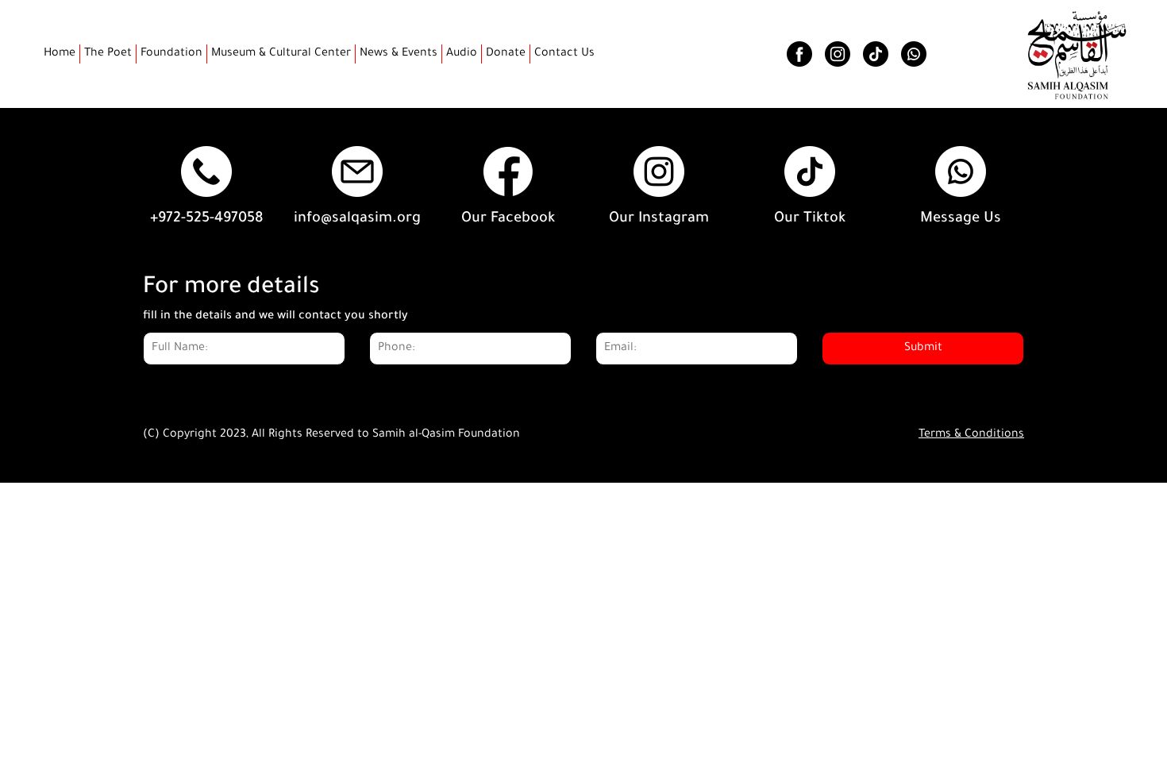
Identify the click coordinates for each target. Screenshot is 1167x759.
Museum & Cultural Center (281, 54)
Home (59, 54)
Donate (506, 54)
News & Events (398, 54)
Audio (461, 54)
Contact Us (564, 54)
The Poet (108, 54)
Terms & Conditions (971, 435)
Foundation (171, 54)
